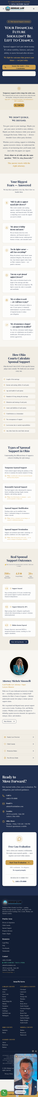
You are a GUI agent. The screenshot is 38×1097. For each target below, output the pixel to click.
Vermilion (5, 1006)
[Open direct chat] (33, 1051)
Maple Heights (24, 1020)
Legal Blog (5, 943)
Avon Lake (5, 994)
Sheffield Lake (6, 1013)
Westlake (22, 999)
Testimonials (5, 951)
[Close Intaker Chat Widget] (36, 1051)
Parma (22, 994)
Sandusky (5, 1030)
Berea (21, 1001)
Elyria (4, 996)
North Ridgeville (7, 1001)
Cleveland (23, 989)
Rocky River (23, 1004)
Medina (22, 1030)
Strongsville (23, 996)
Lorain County (8, 987)
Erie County (7, 1027)
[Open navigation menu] (34, 9)
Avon (3, 992)
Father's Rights (6, 934)
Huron (4, 1032)
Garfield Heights (24, 1018)
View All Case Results (17, 642)
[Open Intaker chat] (17, 1096)
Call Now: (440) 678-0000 (19, 74)
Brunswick (23, 1032)
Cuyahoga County (27, 987)
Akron (4, 1042)
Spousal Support (6, 928)
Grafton (4, 1008)
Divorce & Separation (8, 922)
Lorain (4, 999)
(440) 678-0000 (11, 798)
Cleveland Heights (25, 1008)
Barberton (5, 1045)
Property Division (7, 931)
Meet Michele (8, 721)
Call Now (20, 105)
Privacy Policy (9, 1074)
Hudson (4, 1047)
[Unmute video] (26, 1071)
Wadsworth (23, 1035)
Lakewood (23, 992)
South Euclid (23, 1023)
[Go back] (3, 8)
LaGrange (5, 1011)
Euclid (22, 1011)
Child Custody (6, 925)
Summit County (8, 1039)
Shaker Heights (24, 1015)
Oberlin (4, 1004)
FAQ (3, 945)
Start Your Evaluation (17, 862)
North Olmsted (24, 1006)
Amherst (4, 989)
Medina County (26, 1027)
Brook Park (23, 1013)
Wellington (5, 1015)
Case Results (5, 948)
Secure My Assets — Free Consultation (20, 67)
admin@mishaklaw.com (14, 806)
